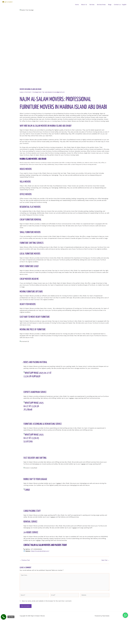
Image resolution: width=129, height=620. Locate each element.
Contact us (117, 4)
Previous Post (25, 560)
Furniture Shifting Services (32, 243)
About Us (84, 4)
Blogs (109, 4)
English (124, 4)
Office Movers (26, 194)
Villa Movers (25, 182)
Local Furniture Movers (30, 254)
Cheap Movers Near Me (29, 279)
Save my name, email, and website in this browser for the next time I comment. (47, 601)
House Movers (26, 169)
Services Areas (101, 4)
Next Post (105, 560)
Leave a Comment (25, 92)
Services (91, 4)
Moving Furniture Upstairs (31, 291)
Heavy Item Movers (28, 304)
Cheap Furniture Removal (30, 219)
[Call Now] (3, 617)
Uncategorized (36, 92)
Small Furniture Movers (30, 232)
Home (77, 4)
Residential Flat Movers (30, 207)
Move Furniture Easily (29, 266)
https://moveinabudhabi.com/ (40, 551)
